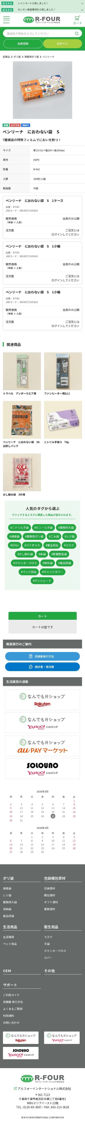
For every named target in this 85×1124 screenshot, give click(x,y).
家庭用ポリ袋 (32, 56)
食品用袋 (8, 916)
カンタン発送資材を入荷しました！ (37, 9)
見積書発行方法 (44, 656)
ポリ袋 (17, 56)
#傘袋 (42, 554)
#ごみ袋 (54, 536)
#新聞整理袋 (59, 554)
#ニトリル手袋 (19, 527)
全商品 (6, 56)
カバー (48, 958)
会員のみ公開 (71, 218)
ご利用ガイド (11, 995)
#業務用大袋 (66, 527)
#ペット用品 (28, 572)
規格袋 (7, 888)
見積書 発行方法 (13, 1002)
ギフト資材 (51, 902)
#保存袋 (48, 563)
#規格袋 (14, 536)
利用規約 (8, 1016)
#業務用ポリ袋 (34, 536)
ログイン (62, 43)
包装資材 (49, 888)
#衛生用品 (52, 545)
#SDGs (14, 545)
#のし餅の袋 (25, 554)
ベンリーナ (48, 56)
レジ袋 (7, 895)
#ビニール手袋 (43, 527)
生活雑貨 (8, 937)
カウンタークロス (55, 951)
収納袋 (7, 909)
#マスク (69, 545)
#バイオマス (32, 545)
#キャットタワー (52, 572)
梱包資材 (49, 895)
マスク (48, 937)
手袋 (47, 944)
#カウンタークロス (25, 563)
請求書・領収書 (44, 667)
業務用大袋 (10, 902)
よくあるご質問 (12, 1009)
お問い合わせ (11, 1022)
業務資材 (49, 909)
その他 (49, 970)
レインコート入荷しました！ (33, 3)
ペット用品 (10, 944)
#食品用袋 (64, 563)
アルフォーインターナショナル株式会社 (44, 1088)
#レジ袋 (70, 536)
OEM (7, 970)
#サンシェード (42, 581)
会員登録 (22, 43)
